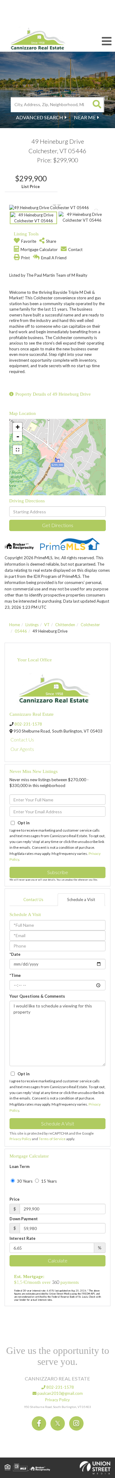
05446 (21, 631)
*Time (15, 975)
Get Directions (57, 525)
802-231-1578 (28, 724)
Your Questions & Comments (37, 996)
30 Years (24, 1181)
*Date (15, 954)
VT (47, 624)
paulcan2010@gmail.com (59, 1393)
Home (14, 624)
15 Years (48, 1181)
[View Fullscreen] (17, 449)
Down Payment (24, 1218)
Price (15, 1199)
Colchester (90, 624)
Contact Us (22, 739)
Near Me (85, 117)
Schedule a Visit (81, 899)
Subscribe (57, 872)
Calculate (57, 1260)
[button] (96, 104)
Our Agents (22, 749)
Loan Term (19, 1166)
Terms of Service (52, 1139)
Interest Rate (23, 1238)
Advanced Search (39, 117)
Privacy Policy (20, 1139)
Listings (32, 624)
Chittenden (65, 624)
